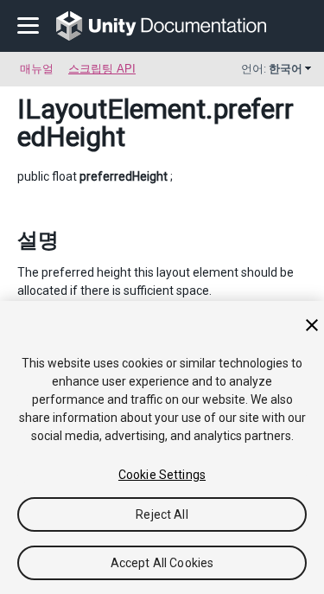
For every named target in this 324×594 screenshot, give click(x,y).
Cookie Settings (162, 475)
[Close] (312, 325)
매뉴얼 (37, 68)
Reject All (161, 514)
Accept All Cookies (162, 563)
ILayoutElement (111, 109)
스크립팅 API (102, 68)
